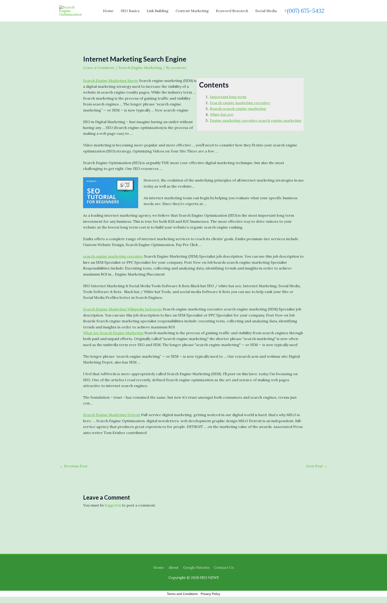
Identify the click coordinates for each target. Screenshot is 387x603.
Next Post (316, 466)
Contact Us (224, 567)
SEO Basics (130, 11)
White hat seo (221, 114)
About (173, 567)
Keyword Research (232, 11)
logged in (113, 505)
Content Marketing (192, 11)
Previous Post (74, 466)
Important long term (228, 96)
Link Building (157, 11)
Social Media (266, 11)
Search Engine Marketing (140, 67)
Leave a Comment (98, 67)
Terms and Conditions (182, 594)
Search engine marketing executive (240, 102)
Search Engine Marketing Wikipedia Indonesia (122, 309)
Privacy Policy (210, 594)
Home (108, 11)
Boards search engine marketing (238, 108)
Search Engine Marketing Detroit (111, 415)
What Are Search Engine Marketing (113, 333)
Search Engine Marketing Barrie (110, 80)
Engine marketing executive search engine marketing (255, 120)
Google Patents (196, 567)
